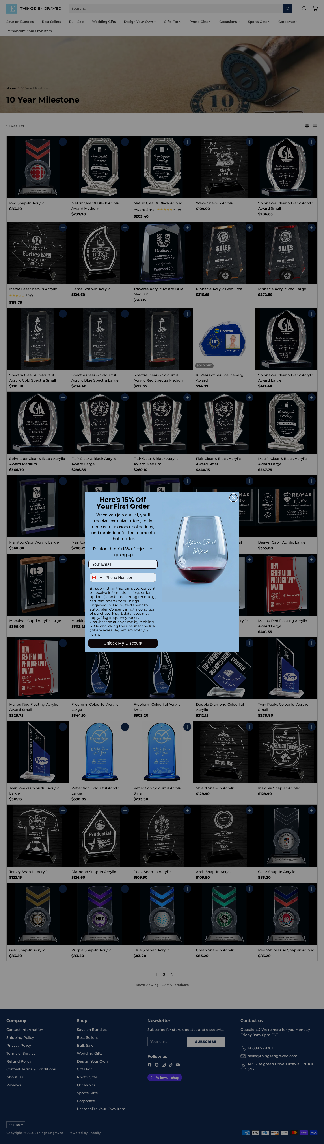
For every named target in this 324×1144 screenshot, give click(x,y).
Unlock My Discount (123, 643)
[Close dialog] (233, 498)
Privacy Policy (133, 630)
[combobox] (96, 577)
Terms (95, 634)
